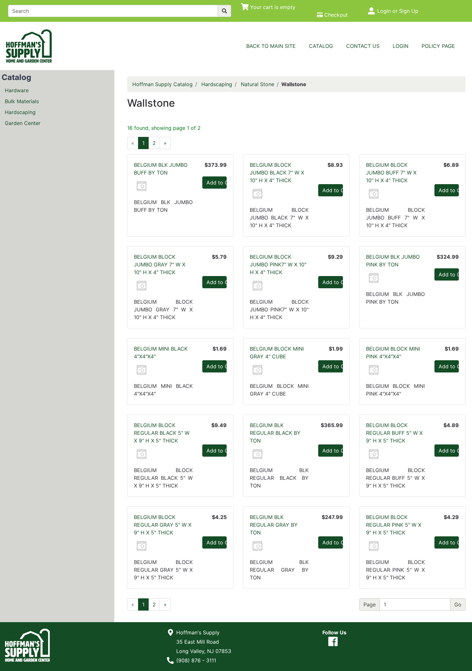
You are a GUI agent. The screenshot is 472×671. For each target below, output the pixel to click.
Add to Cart (216, 182)
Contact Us (363, 46)
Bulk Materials (22, 101)
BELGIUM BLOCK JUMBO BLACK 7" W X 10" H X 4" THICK (277, 172)
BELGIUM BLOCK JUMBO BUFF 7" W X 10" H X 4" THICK (391, 172)
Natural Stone (257, 84)
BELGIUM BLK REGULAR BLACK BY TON (275, 433)
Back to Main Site (271, 46)
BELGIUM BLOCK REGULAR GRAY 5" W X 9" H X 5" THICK (162, 525)
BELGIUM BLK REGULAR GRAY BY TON (274, 525)
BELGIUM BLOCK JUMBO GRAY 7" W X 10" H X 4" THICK (159, 264)
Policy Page (438, 46)
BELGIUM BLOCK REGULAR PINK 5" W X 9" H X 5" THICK (393, 525)
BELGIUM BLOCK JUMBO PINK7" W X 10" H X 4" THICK (278, 264)
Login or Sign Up (397, 11)
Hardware (17, 90)
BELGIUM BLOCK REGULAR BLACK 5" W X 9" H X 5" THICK (161, 433)
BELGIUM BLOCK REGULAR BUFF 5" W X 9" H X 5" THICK (394, 433)
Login (400, 46)
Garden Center (22, 123)
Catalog (321, 46)
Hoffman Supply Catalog (162, 84)
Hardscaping (20, 112)
